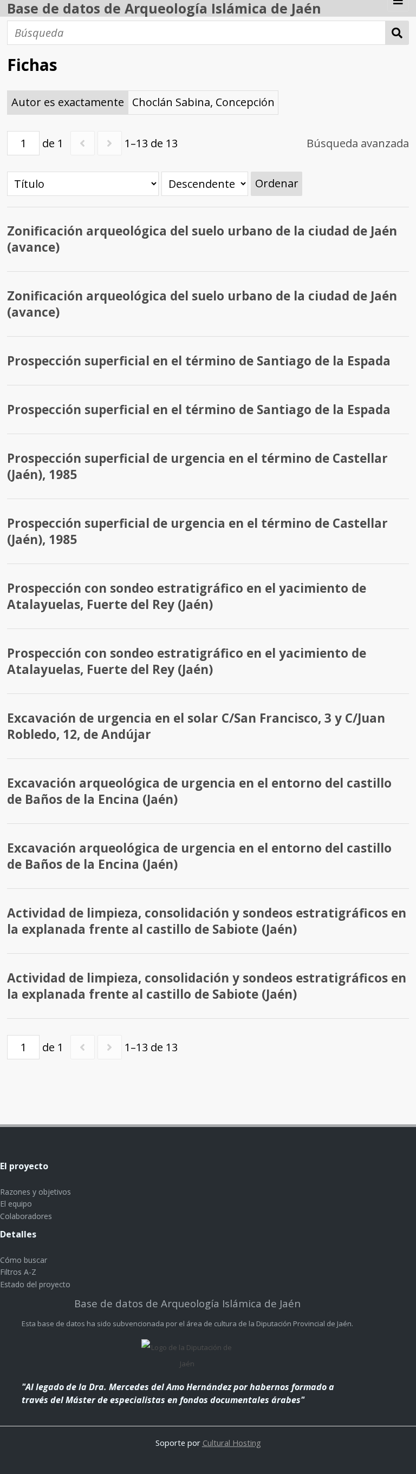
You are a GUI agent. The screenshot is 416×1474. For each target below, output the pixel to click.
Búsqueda (397, 33)
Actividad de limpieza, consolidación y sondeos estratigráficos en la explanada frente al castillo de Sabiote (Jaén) (206, 921)
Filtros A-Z (18, 1272)
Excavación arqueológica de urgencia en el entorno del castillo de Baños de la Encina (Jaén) (199, 791)
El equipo (16, 1203)
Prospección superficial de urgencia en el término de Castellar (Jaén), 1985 (197, 466)
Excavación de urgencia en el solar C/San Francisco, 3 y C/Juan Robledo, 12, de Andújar (196, 726)
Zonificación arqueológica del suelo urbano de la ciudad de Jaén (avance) (202, 239)
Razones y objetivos (35, 1192)
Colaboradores (26, 1216)
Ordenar (276, 183)
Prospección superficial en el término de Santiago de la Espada (199, 360)
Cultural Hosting (232, 1442)
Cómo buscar (23, 1260)
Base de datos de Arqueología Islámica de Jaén (164, 8)
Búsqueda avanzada (358, 143)
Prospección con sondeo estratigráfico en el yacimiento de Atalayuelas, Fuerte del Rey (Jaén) (186, 596)
